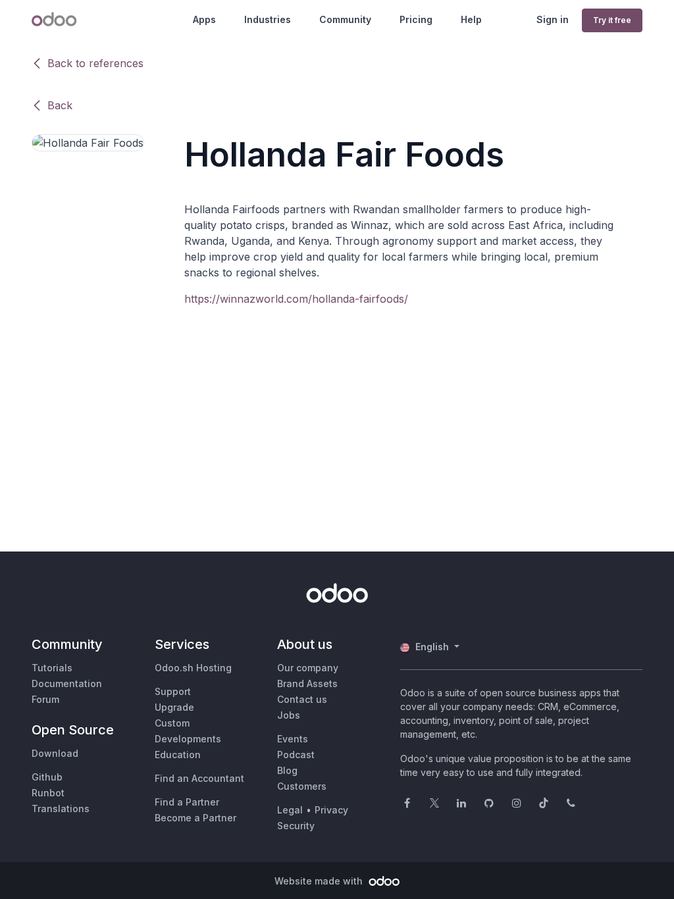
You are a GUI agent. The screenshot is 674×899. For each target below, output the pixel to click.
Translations (61, 808)
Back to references (95, 63)
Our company (307, 667)
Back (59, 105)
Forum (45, 699)
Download (55, 753)
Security (296, 825)
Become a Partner (195, 817)
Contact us (302, 699)
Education (178, 754)
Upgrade (174, 707)
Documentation (67, 683)
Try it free (612, 20)
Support (173, 691)
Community (345, 19)
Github (47, 777)
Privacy (331, 809)
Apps (204, 19)
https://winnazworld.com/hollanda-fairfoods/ (296, 298)
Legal (290, 809)
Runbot (48, 792)
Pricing (416, 19)
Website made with (319, 880)
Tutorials (52, 667)
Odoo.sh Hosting (193, 667)
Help (471, 19)
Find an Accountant (199, 778)
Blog (287, 770)
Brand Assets (307, 683)
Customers (301, 786)
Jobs (288, 715)
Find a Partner (187, 802)
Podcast (296, 754)
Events (292, 738)
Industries (267, 19)
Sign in (552, 19)
